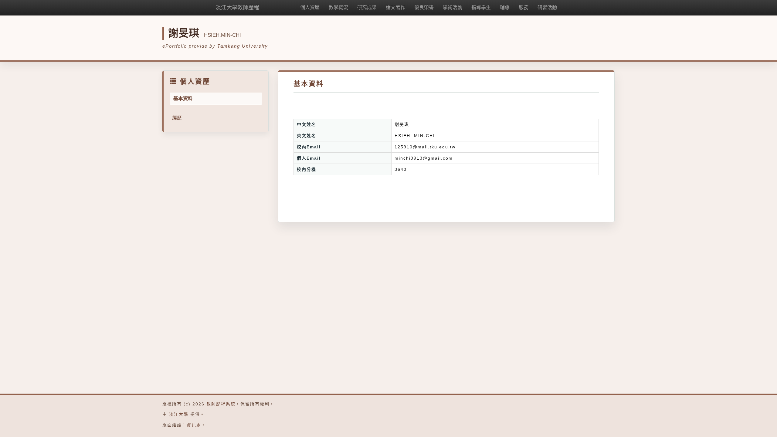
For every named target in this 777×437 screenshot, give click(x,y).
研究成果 (367, 7)
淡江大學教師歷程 (237, 8)
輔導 (505, 7)
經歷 (177, 117)
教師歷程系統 (221, 403)
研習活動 (547, 7)
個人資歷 (310, 7)
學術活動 (452, 7)
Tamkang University (242, 46)
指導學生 (481, 7)
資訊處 (194, 424)
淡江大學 (178, 414)
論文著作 (395, 7)
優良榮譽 (424, 7)
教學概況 (338, 7)
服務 (523, 7)
